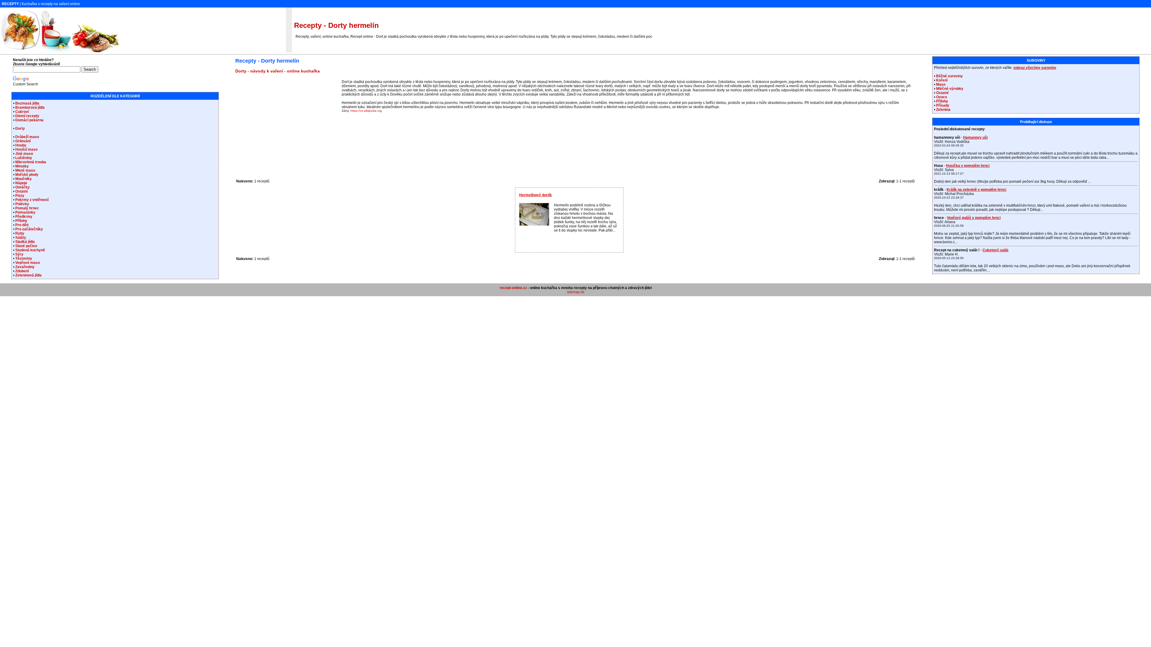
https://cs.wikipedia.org (366, 110)
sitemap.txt (575, 292)
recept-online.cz (513, 288)
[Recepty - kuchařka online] (60, 51)
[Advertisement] (287, 122)
